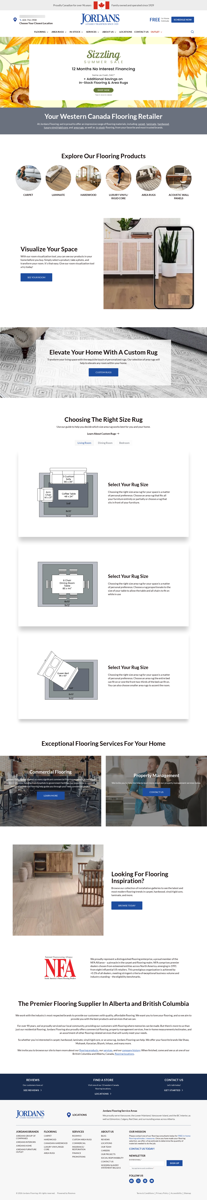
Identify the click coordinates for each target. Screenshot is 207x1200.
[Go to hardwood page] (88, 182)
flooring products (88, 1050)
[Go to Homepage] (30, 1114)
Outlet (155, 31)
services (108, 1050)
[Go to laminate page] (58, 182)
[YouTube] (152, 1181)
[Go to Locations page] (76, 1114)
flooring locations (124, 1053)
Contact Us (141, 31)
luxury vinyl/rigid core (56, 127)
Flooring (40, 31)
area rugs (79, 127)
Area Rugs (58, 31)
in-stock (100, 127)
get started (172, 1090)
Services (91, 31)
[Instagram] (138, 1181)
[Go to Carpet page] (28, 182)
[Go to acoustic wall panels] (179, 182)
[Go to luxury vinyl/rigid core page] (118, 182)
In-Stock (75, 31)
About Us (108, 31)
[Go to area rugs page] (149, 182)
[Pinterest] (145, 1181)
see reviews (31, 1090)
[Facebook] (131, 1181)
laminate (151, 123)
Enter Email (135, 1160)
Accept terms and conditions (143, 1168)
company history (131, 1050)
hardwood (163, 123)
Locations (125, 31)
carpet (141, 123)
